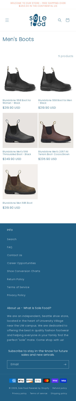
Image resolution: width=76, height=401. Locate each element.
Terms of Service (18, 287)
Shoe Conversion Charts (23, 271)
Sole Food (23, 387)
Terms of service (38, 393)
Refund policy (59, 388)
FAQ (9, 247)
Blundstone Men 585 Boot (18, 203)
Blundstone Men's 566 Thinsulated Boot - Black (17, 153)
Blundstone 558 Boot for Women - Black (17, 101)
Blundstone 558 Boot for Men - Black (55, 101)
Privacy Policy (16, 295)
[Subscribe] (65, 364)
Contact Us (14, 255)
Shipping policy (59, 393)
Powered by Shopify (39, 387)
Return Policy (15, 279)
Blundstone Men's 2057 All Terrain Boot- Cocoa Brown (54, 153)
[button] (7, 20)
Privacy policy (19, 393)
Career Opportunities (21, 263)
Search (12, 239)
